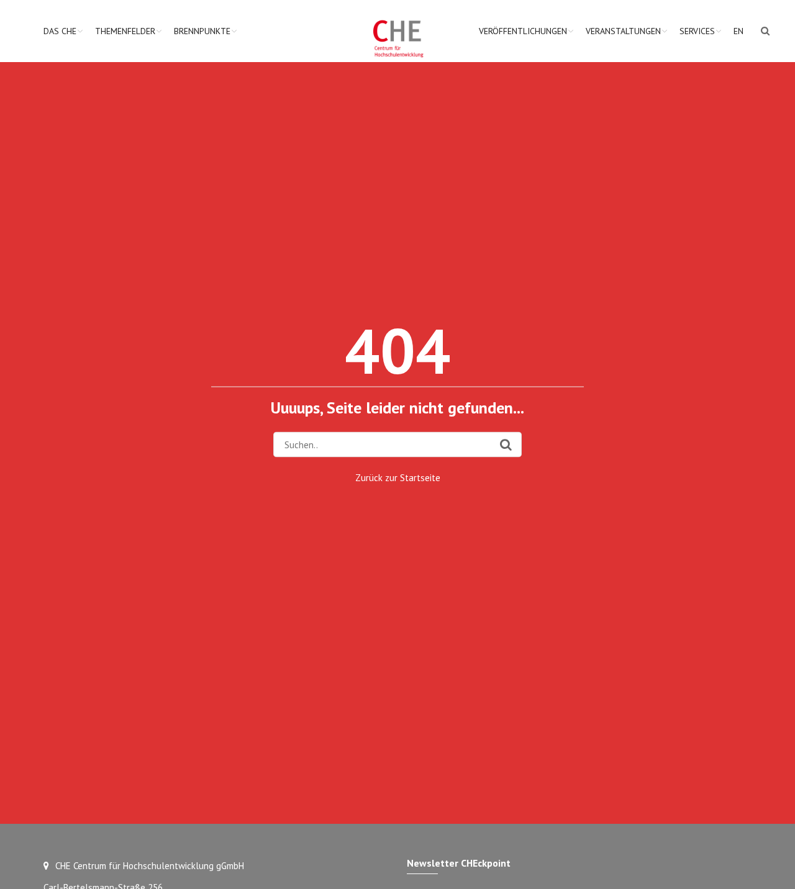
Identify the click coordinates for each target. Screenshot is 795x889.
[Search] (506, 443)
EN (738, 31)
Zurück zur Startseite (397, 477)
